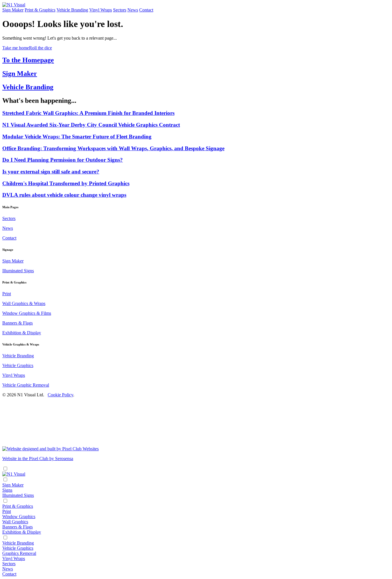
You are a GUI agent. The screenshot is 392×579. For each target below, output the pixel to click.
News (132, 9)
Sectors (119, 9)
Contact (146, 9)
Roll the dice (40, 47)
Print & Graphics (40, 9)
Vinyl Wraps (100, 9)
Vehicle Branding (72, 9)
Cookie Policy (60, 394)
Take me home (15, 47)
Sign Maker (13, 9)
